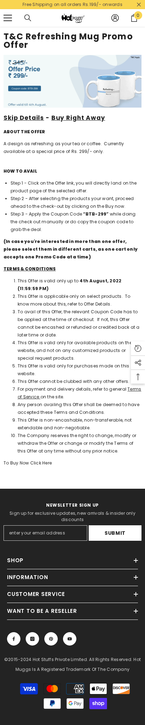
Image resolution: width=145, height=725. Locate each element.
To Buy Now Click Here (28, 463)
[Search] (28, 18)
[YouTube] (69, 639)
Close (138, 4)
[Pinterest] (51, 639)
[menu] (8, 18)
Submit (115, 533)
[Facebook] (13, 639)
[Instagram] (32, 639)
